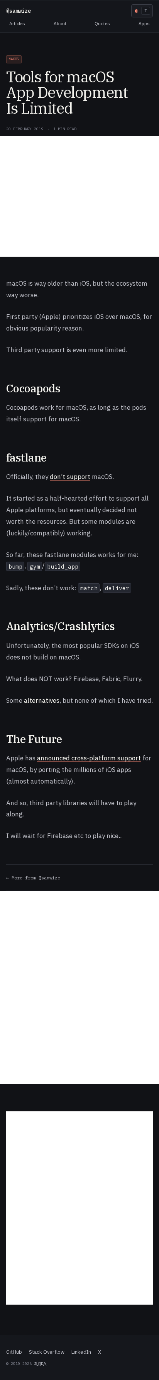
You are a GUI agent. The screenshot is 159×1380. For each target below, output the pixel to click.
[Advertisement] (79, 196)
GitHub (14, 1352)
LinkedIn (81, 1352)
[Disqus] (79, 987)
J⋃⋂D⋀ (40, 1363)
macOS (14, 59)
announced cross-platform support (89, 758)
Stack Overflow (46, 1352)
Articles (17, 23)
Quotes (102, 23)
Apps (144, 23)
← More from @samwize (33, 878)
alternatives (41, 700)
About (60, 23)
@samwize (18, 10)
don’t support (70, 476)
